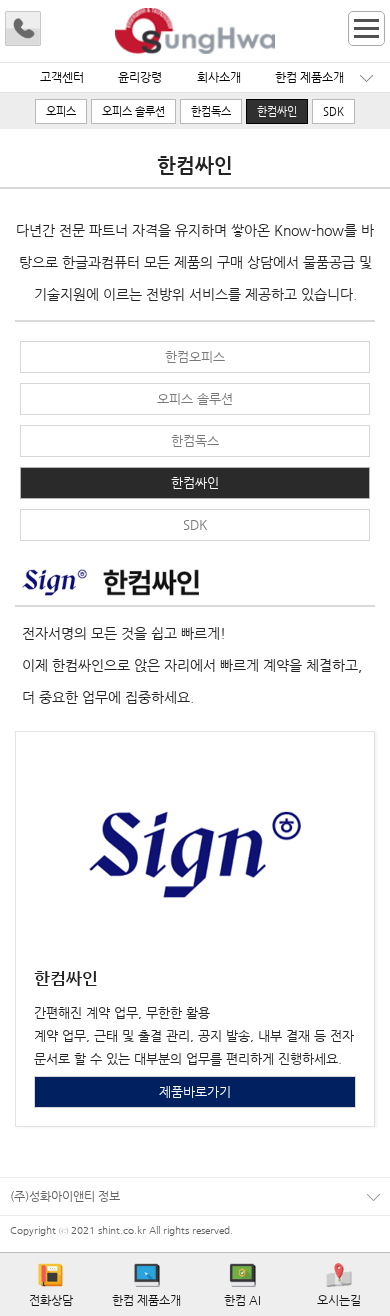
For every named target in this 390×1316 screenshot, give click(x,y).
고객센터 (62, 77)
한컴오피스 (195, 356)
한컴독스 (211, 111)
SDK (333, 111)
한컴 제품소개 (309, 77)
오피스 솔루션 (133, 111)
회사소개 (219, 77)
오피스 (61, 111)
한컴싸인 (277, 111)
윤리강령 (140, 77)
